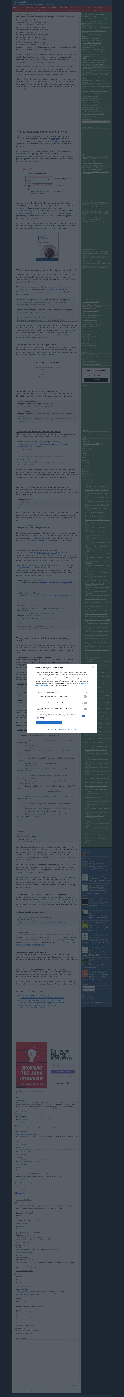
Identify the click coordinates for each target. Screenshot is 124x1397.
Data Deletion (52, 729)
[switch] (84, 696)
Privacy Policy (72, 729)
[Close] (93, 668)
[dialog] (62, 698)
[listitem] (62, 692)
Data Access (62, 729)
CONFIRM (49, 722)
